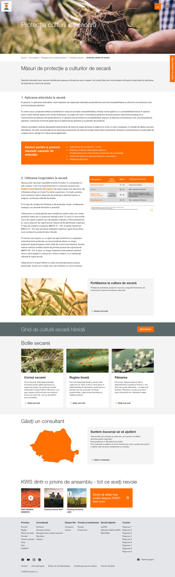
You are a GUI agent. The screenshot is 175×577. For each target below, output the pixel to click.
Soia (23, 545)
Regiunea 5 (127, 539)
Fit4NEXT (25, 548)
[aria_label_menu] (167, 6)
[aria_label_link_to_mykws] (158, 6)
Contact (126, 522)
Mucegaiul (48, 189)
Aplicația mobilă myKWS (111, 530)
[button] (30, 500)
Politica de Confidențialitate (59, 566)
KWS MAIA (105, 533)
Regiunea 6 (127, 542)
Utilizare (39, 539)
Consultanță (42, 522)
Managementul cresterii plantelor (49, 533)
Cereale (24, 536)
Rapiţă (23, 530)
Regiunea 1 (127, 527)
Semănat (40, 527)
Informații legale (37, 566)
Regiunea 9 (127, 551)
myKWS (104, 527)
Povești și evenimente (88, 522)
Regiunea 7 (127, 545)
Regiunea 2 (127, 530)
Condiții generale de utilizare (85, 566)
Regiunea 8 (127, 548)
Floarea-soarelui (27, 539)
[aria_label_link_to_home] (6, 6)
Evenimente (82, 530)
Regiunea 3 (127, 533)
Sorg (23, 542)
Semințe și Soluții (43, 530)
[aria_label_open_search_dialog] (144, 6)
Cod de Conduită (108, 566)
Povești (81, 527)
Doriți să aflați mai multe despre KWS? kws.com (106, 498)
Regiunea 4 (127, 536)
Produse (25, 522)
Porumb (24, 527)
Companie (69, 527)
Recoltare (40, 536)
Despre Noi (70, 522)
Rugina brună (27, 189)
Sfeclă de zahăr (27, 533)
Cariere (68, 530)
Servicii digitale (108, 522)
